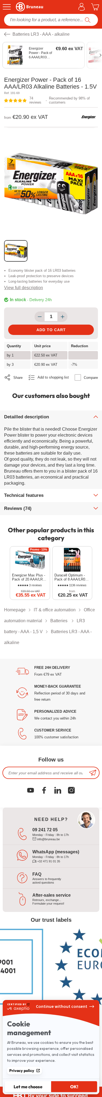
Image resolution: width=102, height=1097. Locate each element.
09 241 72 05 (45, 829)
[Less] (40, 317)
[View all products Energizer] (88, 117)
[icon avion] (93, 773)
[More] (62, 317)
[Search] (88, 19)
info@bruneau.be (48, 839)
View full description (23, 287)
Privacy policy (21, 1070)
